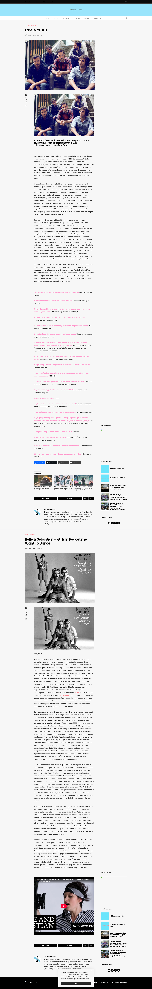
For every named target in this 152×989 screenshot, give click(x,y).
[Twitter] (112, 523)
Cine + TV (77, 18)
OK (76, 983)
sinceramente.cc (76, 494)
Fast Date (28, 25)
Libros (86, 18)
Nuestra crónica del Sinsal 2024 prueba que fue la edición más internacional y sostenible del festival (118, 506)
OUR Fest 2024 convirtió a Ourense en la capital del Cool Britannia (118, 487)
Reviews (32, 534)
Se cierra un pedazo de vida (117, 478)
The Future (97, 18)
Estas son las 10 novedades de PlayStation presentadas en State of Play (42, 488)
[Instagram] (115, 523)
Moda (56, 18)
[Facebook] (109, 523)
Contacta (28, 2)
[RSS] (118, 523)
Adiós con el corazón (117, 469)
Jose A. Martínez (37, 35)
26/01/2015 (28, 548)
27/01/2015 (28, 35)
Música (47, 18)
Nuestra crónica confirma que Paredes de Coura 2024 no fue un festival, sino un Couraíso (118, 496)
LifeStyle (66, 18)
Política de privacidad (48, 2)
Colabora (36, 2)
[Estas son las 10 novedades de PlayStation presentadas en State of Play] (43, 480)
